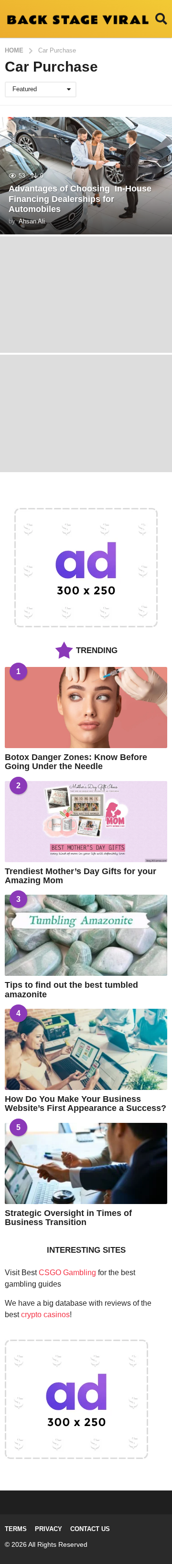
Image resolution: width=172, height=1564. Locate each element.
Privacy (48, 1528)
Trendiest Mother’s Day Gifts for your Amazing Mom (80, 876)
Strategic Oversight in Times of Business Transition (68, 1217)
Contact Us (90, 1528)
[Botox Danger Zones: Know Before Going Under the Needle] (86, 707)
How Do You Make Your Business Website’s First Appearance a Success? (85, 1103)
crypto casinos (45, 1314)
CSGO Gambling (67, 1272)
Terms (16, 1528)
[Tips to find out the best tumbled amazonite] (86, 935)
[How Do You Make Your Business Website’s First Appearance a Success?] (86, 1049)
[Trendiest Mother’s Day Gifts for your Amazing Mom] (86, 821)
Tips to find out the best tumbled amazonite (71, 989)
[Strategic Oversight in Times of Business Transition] (86, 1163)
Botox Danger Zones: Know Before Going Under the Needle (76, 761)
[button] (161, 18)
